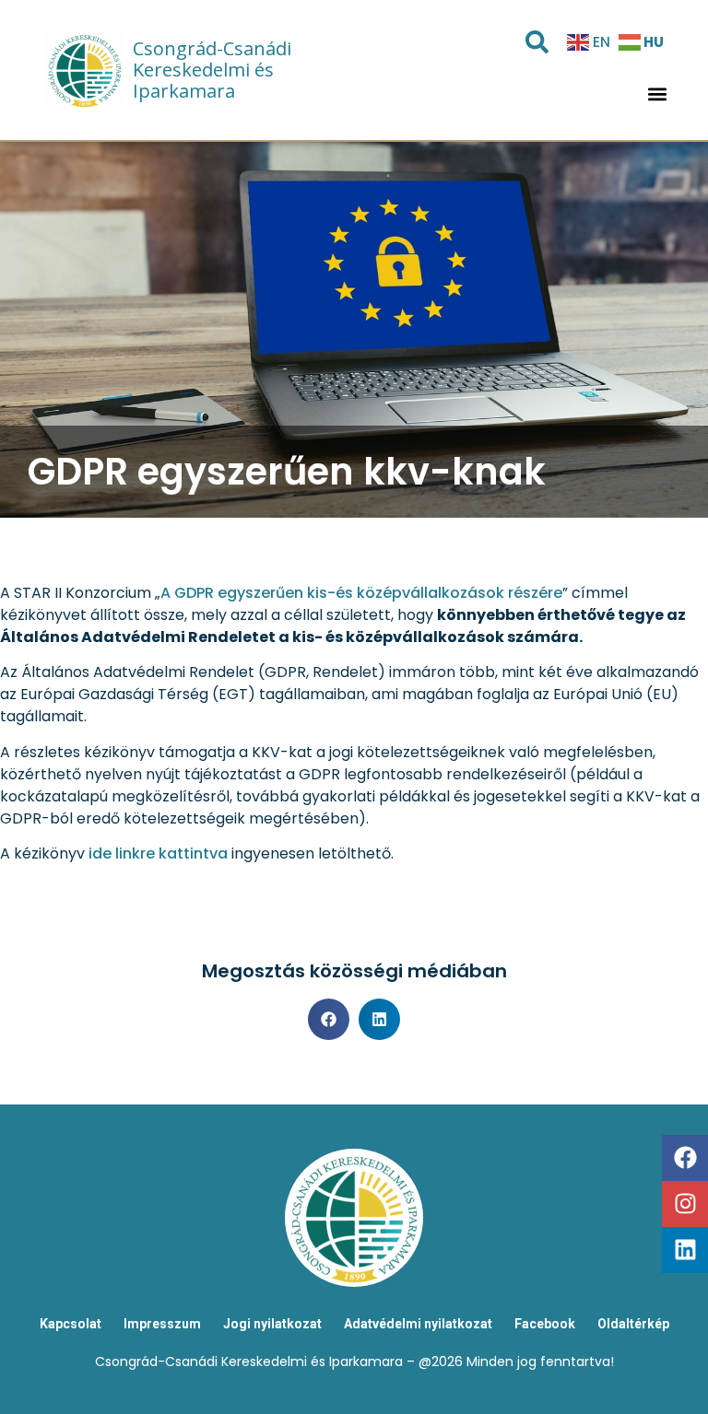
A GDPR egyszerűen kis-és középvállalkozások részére (361, 592)
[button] (658, 93)
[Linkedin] (685, 1250)
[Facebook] (685, 1158)
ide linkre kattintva (158, 853)
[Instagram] (685, 1204)
